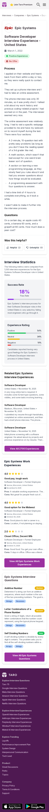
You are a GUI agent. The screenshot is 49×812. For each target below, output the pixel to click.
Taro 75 (5, 684)
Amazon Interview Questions (15, 696)
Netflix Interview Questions (14, 703)
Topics (5, 774)
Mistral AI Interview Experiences (16, 730)
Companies (19, 15)
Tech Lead (7, 756)
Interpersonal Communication (15, 752)
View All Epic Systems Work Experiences (24, 563)
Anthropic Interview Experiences (16, 718)
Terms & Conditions (11, 789)
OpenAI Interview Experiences (15, 714)
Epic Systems (33, 15)
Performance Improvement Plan (16, 744)
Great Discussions (10, 767)
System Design (9, 748)
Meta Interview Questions (13, 692)
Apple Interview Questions (14, 700)
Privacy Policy (8, 785)
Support (5, 793)
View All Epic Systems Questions (24, 657)
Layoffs (5, 741)
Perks (4, 771)
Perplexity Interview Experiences (17, 722)
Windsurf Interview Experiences (16, 726)
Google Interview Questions (14, 688)
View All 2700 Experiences (24, 448)
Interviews (6, 15)
